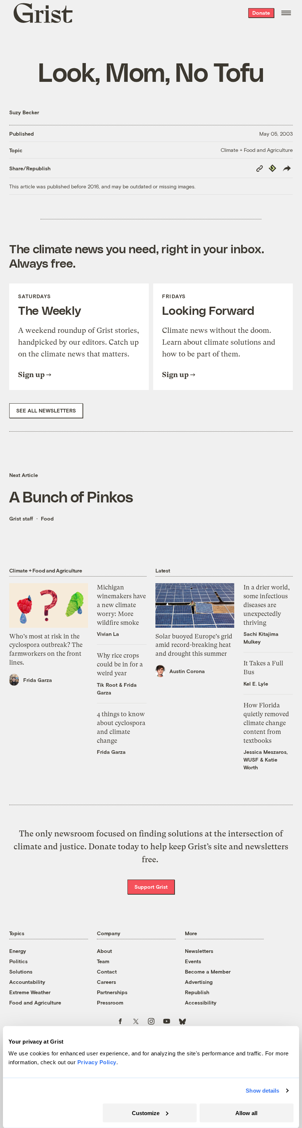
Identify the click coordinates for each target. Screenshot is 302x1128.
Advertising (199, 982)
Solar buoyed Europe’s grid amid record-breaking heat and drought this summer (193, 645)
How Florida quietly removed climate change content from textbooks (266, 722)
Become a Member (208, 971)
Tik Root (107, 685)
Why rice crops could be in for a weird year (120, 664)
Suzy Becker (24, 112)
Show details (262, 1090)
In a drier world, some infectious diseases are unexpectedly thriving (266, 605)
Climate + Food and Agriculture (257, 150)
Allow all (246, 1113)
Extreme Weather (29, 992)
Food (47, 518)
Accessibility (201, 1002)
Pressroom (110, 1002)
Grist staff (21, 518)
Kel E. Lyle (255, 683)
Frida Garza (37, 680)
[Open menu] (286, 13)
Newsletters (199, 951)
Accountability (27, 982)
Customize (145, 1113)
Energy (17, 951)
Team (103, 961)
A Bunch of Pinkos (71, 496)
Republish (197, 992)
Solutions (20, 971)
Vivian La (108, 634)
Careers (106, 982)
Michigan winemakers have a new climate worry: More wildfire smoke (121, 605)
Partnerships (112, 992)
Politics (18, 961)
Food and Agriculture (35, 1002)
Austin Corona (187, 671)
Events (193, 961)
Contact (107, 971)
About (104, 951)
